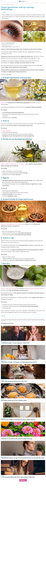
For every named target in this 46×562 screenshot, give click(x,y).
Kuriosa (2, 475)
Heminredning (4, 418)
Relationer (3, 341)
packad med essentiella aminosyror (36, 288)
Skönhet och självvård (10, 4)
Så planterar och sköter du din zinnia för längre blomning (16, 438)
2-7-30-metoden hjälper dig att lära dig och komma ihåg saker (18, 477)
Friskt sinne (3, 360)
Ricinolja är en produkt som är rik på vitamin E (11, 224)
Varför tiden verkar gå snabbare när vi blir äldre (14, 381)
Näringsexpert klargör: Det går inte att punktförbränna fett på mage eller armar (22, 458)
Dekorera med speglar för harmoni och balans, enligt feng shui (18, 419)
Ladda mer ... (23, 480)
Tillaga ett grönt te (6, 130)
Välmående (3, 4)
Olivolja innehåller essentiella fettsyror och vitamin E (13, 164)
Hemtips (2, 399)
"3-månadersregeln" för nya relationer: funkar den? (15, 343)
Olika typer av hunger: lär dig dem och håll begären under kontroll (19, 362)
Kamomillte (3, 102)
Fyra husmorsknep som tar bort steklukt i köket (14, 400)
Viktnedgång (3, 456)
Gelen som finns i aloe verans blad (9, 288)
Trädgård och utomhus (5, 437)
